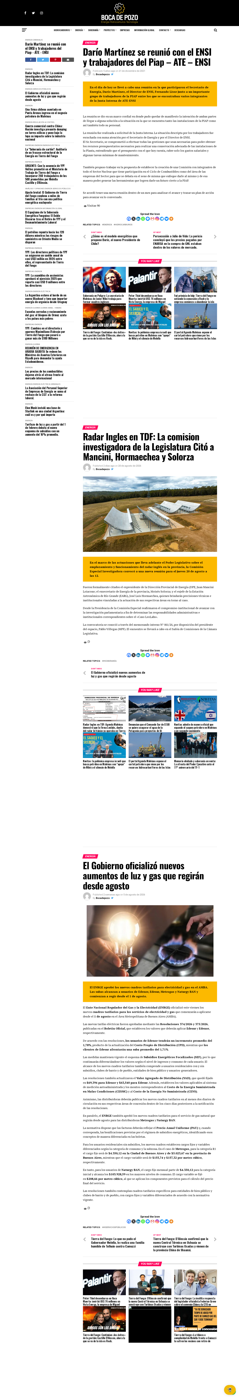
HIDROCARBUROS (62, 30)
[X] (134, 219)
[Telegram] (162, 219)
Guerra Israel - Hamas (50, 308)
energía (107, 225)
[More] (171, 219)
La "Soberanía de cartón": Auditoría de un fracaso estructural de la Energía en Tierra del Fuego (46, 153)
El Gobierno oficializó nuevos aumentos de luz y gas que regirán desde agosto (45, 96)
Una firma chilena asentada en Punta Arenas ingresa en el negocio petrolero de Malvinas (46, 113)
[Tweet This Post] (43, 60)
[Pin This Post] (55, 60)
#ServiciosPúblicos (114, 1227)
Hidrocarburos (123, 225)
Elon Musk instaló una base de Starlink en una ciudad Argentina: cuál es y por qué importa (45, 411)
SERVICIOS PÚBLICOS (42, 89)
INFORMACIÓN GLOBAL (144, 30)
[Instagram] (157, 219)
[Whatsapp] (143, 219)
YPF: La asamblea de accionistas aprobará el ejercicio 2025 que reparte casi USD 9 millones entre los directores (45, 280)
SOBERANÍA (93, 30)
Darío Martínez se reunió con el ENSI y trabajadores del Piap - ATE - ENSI (45, 48)
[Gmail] (152, 219)
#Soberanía (110, 661)
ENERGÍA (79, 30)
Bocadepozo (103, 74)
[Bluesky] (167, 219)
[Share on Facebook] (30, 60)
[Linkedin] (138, 219)
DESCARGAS (179, 30)
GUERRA (36, 308)
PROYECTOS (109, 30)
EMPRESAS (125, 30)
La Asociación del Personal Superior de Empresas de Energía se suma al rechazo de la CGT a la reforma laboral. (46, 393)
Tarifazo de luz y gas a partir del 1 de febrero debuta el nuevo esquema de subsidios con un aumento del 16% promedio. (45, 429)
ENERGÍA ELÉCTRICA (51, 145)
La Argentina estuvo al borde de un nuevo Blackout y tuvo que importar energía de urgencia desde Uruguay (46, 298)
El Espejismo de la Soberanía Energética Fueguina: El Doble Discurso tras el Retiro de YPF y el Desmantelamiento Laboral (45, 217)
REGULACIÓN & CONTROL (44, 122)
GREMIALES (38, 40)
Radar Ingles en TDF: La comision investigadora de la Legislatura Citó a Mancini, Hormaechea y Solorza (44, 78)
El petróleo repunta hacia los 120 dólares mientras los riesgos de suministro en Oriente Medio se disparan (44, 237)
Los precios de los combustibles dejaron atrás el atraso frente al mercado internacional (44, 375)
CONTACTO (164, 30)
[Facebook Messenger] (148, 219)
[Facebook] (129, 219)
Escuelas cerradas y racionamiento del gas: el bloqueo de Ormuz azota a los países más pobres (45, 315)
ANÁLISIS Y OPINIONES (34, 189)
